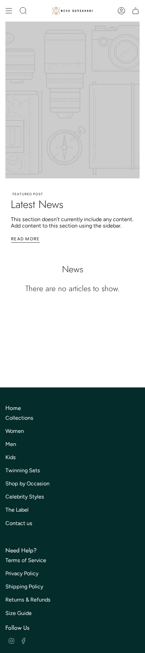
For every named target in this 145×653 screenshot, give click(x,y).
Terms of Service (25, 560)
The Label (17, 510)
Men (10, 444)
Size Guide (18, 613)
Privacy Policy (21, 573)
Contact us (18, 523)
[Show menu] (9, 11)
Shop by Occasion (27, 483)
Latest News (37, 204)
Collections (19, 418)
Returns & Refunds (28, 599)
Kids (10, 457)
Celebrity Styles (24, 496)
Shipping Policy (24, 586)
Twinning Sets (22, 470)
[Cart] (135, 11)
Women (14, 431)
